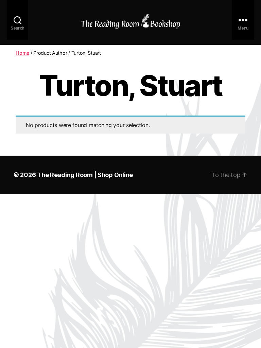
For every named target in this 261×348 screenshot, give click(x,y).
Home (22, 53)
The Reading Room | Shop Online (85, 174)
